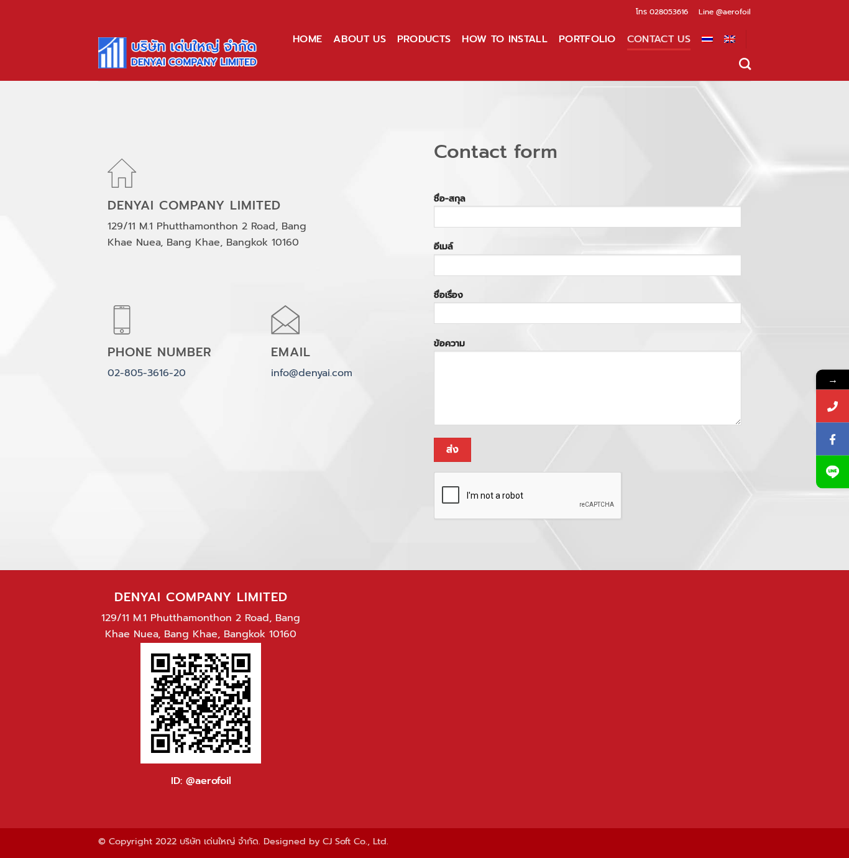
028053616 (668, 11)
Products (424, 39)
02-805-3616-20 (147, 373)
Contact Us (659, 39)
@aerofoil (733, 11)
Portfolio (587, 39)
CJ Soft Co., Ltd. (355, 841)
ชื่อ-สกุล (450, 198)
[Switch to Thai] (707, 39)
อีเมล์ (443, 246)
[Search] (745, 63)
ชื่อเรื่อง (448, 295)
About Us (359, 39)
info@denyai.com (311, 373)
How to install (504, 39)
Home (307, 39)
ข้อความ (449, 343)
